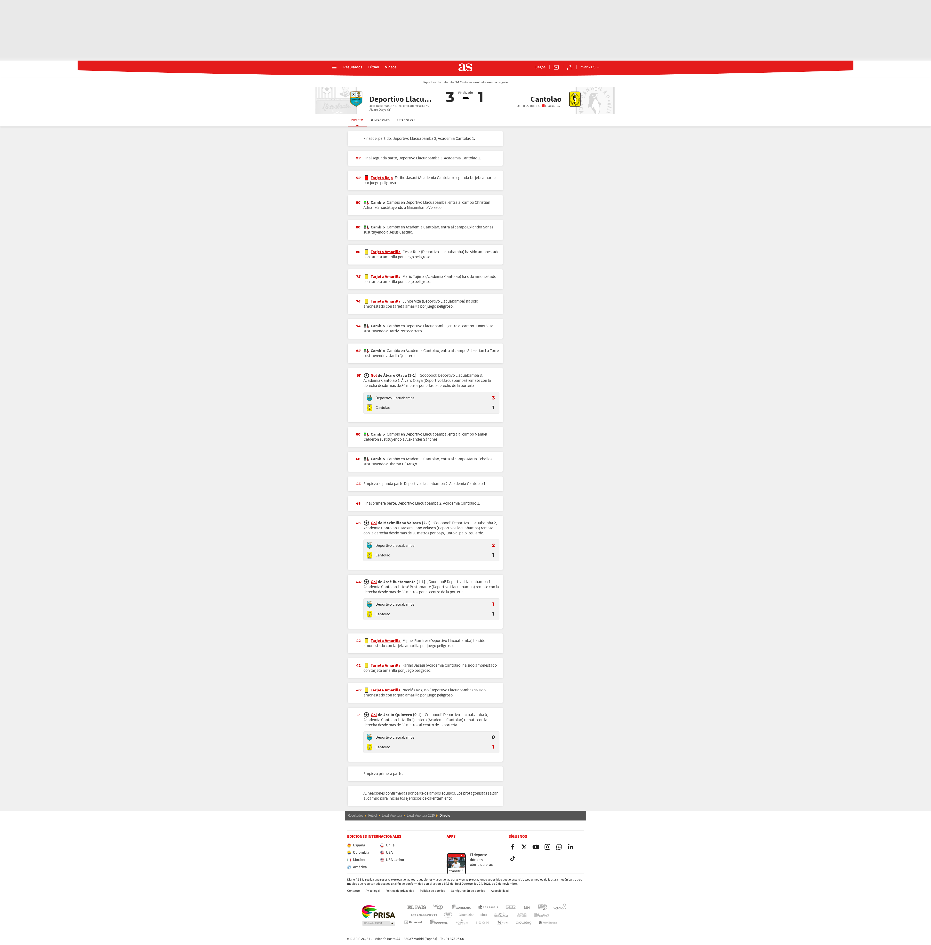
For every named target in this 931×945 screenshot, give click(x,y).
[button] (378, 923)
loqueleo (503, 923)
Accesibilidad (500, 891)
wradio (449, 915)
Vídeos (391, 67)
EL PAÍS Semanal (500, 915)
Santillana (461, 907)
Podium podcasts (439, 923)
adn (542, 907)
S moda (482, 923)
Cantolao (383, 407)
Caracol (560, 907)
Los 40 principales (438, 907)
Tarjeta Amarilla (386, 252)
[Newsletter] (556, 67)
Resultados (352, 67)
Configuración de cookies (468, 891)
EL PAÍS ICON (462, 923)
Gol (374, 375)
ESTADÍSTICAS (406, 120)
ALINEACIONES (380, 120)
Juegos (540, 67)
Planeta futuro (517, 915)
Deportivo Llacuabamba (395, 398)
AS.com (527, 907)
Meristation (523, 923)
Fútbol (373, 67)
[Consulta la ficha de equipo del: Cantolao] (369, 407)
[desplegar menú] (334, 67)
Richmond (558, 915)
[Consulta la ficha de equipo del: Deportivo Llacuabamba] (369, 398)
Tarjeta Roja (382, 178)
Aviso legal (373, 891)
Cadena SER (511, 907)
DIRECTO (357, 120)
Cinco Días (464, 915)
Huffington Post (423, 915)
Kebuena (538, 915)
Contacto (353, 891)
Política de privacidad (399, 891)
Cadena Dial (483, 915)
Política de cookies (432, 891)
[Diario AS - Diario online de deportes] (465, 67)
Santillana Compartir (488, 907)
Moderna (413, 922)
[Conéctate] (570, 67)
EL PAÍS (416, 907)
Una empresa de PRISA (378, 912)
